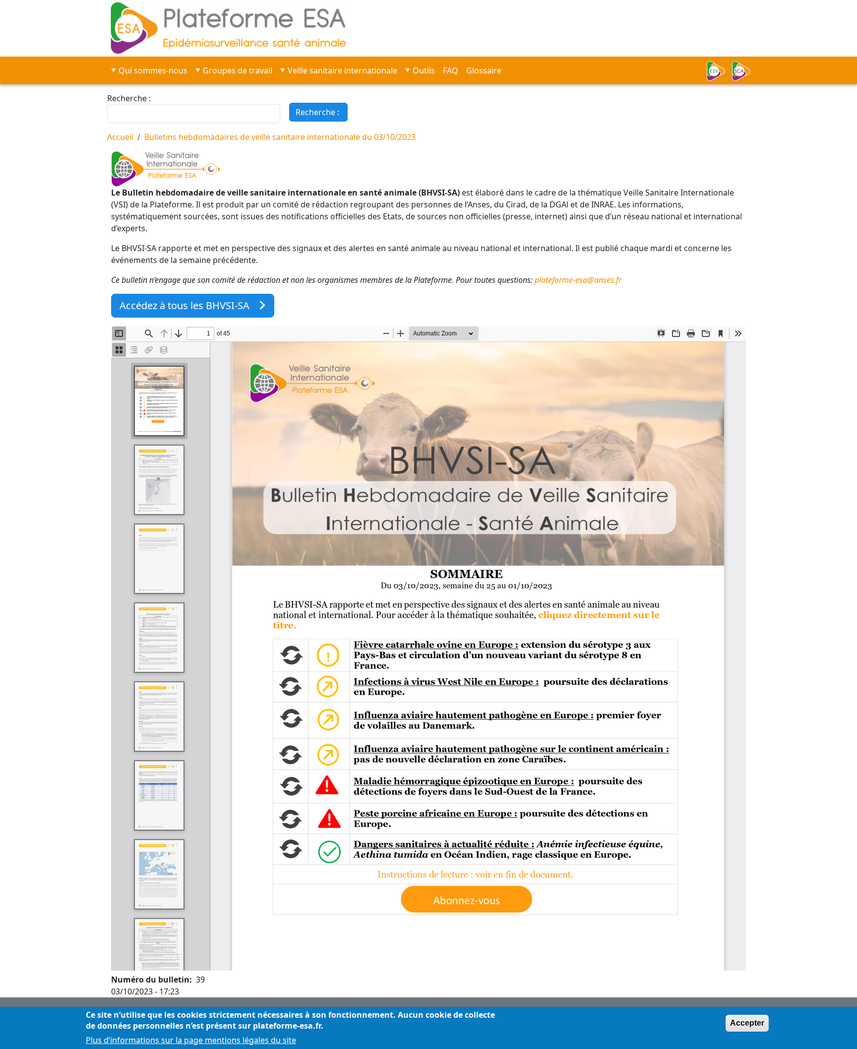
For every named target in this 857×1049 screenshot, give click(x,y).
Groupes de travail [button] (237, 70)
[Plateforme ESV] (719, 71)
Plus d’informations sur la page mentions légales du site (191, 1040)
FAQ (450, 70)
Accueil (120, 136)
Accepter (747, 1023)
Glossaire (483, 70)
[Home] (302, 28)
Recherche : (129, 98)
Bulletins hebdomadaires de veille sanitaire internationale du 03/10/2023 (280, 136)
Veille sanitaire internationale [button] (342, 70)
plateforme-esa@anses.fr (578, 279)
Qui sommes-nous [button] (153, 70)
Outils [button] (424, 70)
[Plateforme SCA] (744, 71)
